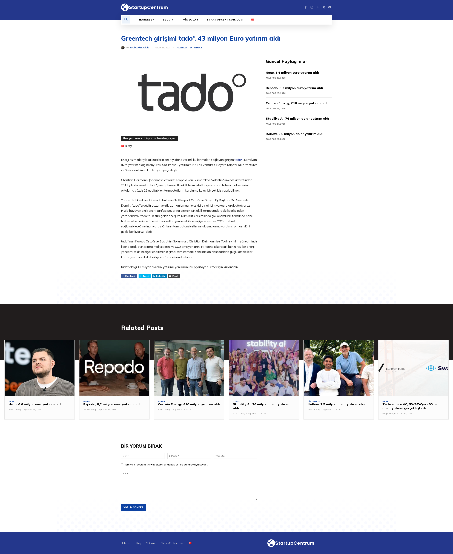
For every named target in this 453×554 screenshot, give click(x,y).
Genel (12, 401)
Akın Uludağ (14, 409)
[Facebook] (306, 7)
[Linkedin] (318, 7)
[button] (126, 20)
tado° (238, 160)
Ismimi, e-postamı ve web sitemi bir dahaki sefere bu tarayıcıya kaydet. (166, 464)
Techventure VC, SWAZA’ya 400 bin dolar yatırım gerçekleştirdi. (410, 406)
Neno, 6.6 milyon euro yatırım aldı (292, 73)
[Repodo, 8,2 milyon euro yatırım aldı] (114, 368)
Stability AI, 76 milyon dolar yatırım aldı (297, 118)
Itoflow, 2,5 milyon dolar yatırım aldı (294, 134)
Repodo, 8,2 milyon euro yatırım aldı (294, 88)
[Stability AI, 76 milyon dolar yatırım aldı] (264, 368)
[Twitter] (324, 7)
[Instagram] (312, 7)
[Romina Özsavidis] (123, 47)
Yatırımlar (196, 48)
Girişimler (314, 401)
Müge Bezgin (389, 413)
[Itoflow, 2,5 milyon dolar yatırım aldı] (339, 368)
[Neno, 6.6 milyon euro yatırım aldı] (39, 368)
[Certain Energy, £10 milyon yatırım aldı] (189, 368)
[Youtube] (330, 7)
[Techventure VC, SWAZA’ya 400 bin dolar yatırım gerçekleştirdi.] (413, 368)
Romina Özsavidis (139, 48)
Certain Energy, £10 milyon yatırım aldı (297, 103)
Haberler (182, 48)
